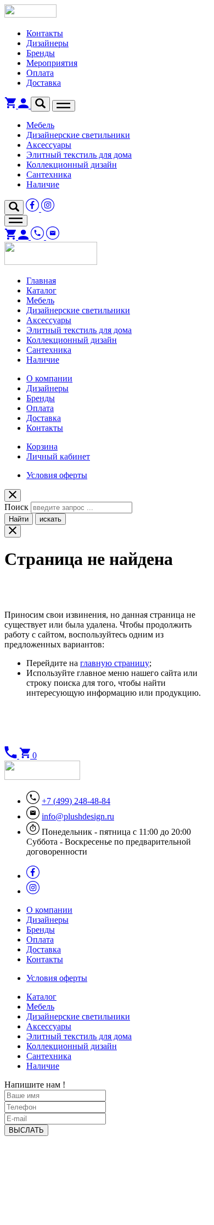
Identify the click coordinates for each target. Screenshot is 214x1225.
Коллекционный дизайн (71, 164)
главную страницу (114, 663)
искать (50, 519)
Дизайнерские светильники (78, 135)
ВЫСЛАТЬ (26, 1130)
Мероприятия (51, 63)
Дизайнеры (47, 43)
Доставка (43, 82)
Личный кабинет (58, 456)
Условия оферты (56, 475)
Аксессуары (48, 144)
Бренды (40, 53)
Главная (41, 280)
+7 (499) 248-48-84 (76, 801)
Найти (19, 519)
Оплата (40, 72)
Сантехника (48, 174)
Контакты (44, 33)
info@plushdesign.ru (78, 816)
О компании (49, 378)
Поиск (16, 507)
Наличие (42, 184)
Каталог (41, 290)
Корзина (42, 446)
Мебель (40, 125)
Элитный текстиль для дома (79, 154)
